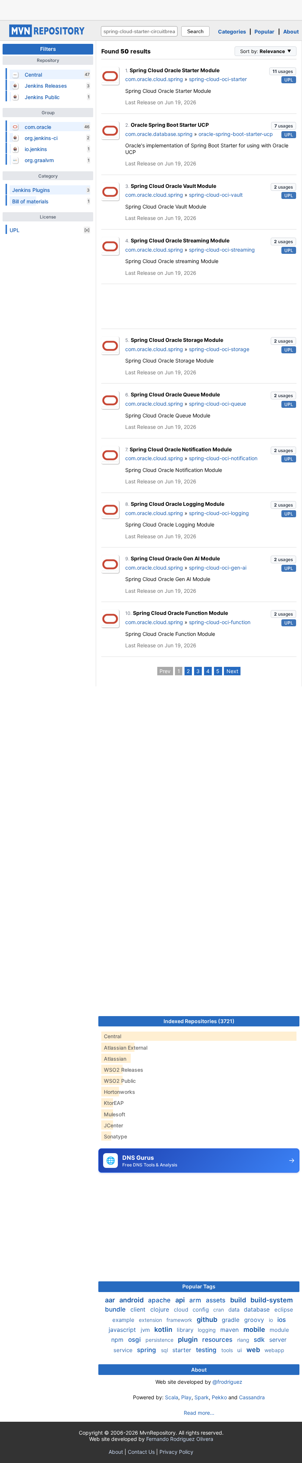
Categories (232, 31)
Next (232, 671)
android (132, 1300)
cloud (182, 1309)
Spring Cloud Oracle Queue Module (175, 394)
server (278, 1339)
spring (147, 1350)
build (238, 1300)
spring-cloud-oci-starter (218, 79)
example (124, 1319)
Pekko (219, 1397)
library (186, 1329)
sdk (260, 1339)
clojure (160, 1309)
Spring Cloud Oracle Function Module (180, 613)
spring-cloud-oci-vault (216, 195)
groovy (255, 1319)
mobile (255, 1329)
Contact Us (141, 1452)
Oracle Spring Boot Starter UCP (170, 125)
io (271, 1320)
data (234, 1309)
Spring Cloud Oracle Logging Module (177, 504)
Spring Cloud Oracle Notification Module (181, 449)
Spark (201, 1397)
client (138, 1309)
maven (230, 1329)
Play (186, 1397)
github (208, 1319)
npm (118, 1339)
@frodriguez (227, 1382)
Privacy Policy (176, 1452)
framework (180, 1320)
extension (151, 1320)
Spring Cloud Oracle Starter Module (175, 70)
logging (207, 1330)
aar (110, 1300)
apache (160, 1300)
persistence (160, 1340)
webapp (274, 1350)
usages (283, 71)
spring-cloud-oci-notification (223, 458)
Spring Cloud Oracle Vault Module (173, 186)
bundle (116, 1309)
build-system (271, 1300)
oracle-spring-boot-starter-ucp (236, 134)
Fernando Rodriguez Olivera (179, 1439)
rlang (244, 1340)
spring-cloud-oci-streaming (222, 249)
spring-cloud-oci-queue (217, 403)
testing (207, 1350)
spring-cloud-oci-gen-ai (217, 567)
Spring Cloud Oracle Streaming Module (180, 240)
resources (218, 1339)
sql (165, 1350)
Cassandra (252, 1397)
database (257, 1309)
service (123, 1350)
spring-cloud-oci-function (219, 622)
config (201, 1309)
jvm (146, 1329)
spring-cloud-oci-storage (219, 349)
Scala (171, 1397)
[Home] (48, 35)
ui (240, 1350)
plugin (188, 1339)
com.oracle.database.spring (159, 134)
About (291, 31)
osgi (135, 1339)
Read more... (199, 1413)
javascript (123, 1329)
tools (227, 1350)
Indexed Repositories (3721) (199, 1021)
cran (219, 1309)
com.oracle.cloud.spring (154, 79)
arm (196, 1300)
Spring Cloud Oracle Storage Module (177, 340)
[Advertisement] (151, 9)
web (253, 1350)
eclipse (283, 1309)
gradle (231, 1319)
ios (281, 1319)
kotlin (164, 1329)
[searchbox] (139, 31)
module (279, 1329)
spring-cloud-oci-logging (219, 513)
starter (182, 1350)
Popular (264, 31)
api (180, 1300)
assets (216, 1300)
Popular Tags (198, 1286)
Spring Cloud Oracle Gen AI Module (175, 558)
